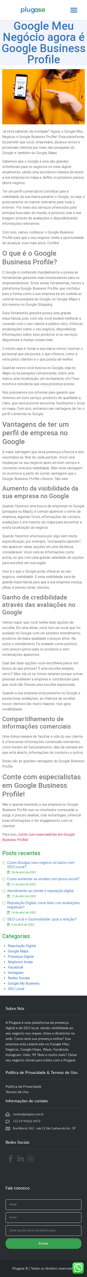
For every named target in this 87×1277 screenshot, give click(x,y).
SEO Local (16, 989)
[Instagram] (31, 1159)
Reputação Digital (22, 946)
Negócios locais (20, 962)
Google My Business (23, 983)
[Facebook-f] (11, 1159)
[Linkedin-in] (21, 1159)
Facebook (15, 967)
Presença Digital (21, 956)
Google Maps (18, 951)
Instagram (16, 973)
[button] (73, 10)
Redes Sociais (19, 978)
